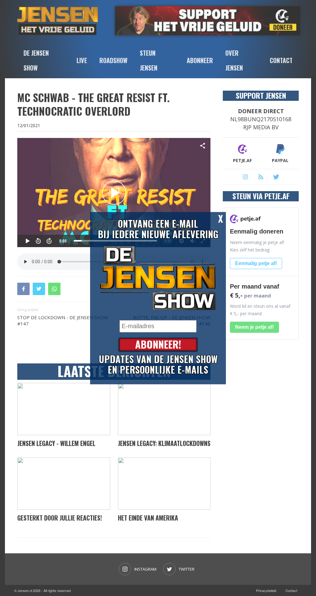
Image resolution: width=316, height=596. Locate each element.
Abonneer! (158, 344)
